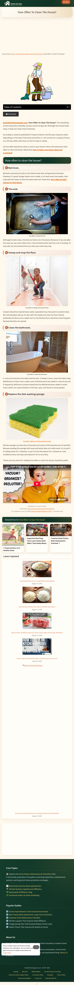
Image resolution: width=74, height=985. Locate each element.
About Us (63, 952)
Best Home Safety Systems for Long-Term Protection (30, 914)
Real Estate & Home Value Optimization (25, 886)
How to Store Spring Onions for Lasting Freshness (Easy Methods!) (37, 813)
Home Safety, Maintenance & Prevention (41, 509)
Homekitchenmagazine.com (15, 122)
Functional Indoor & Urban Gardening (24, 895)
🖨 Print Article (11, 114)
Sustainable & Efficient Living (20, 892)
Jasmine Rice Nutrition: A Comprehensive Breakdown (37, 581)
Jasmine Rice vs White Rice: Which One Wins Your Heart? (37, 607)
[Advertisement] (37, 32)
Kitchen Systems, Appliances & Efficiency (25, 889)
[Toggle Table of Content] (67, 107)
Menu (67, 2)
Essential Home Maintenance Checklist (24, 917)
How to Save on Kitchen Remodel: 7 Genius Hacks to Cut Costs (37, 658)
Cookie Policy (7, 953)
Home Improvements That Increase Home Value (28, 911)
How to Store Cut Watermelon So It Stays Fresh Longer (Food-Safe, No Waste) (37, 633)
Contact (10, 955)
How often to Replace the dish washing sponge (37, 441)
